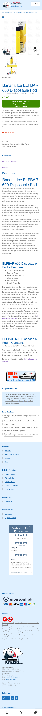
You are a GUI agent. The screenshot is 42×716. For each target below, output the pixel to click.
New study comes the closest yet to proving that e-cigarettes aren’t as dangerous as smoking (21, 435)
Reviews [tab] (5, 167)
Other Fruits (25, 144)
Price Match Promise (12, 454)
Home (4, 12)
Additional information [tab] (9, 161)
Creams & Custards (11, 401)
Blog (6, 462)
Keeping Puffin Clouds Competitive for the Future (20, 421)
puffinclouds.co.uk (10, 679)
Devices (9, 12)
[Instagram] (12, 698)
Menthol (14, 146)
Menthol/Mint (16, 394)
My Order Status (10, 518)
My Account (9, 514)
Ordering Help (10, 474)
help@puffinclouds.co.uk (13, 677)
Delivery (8, 458)
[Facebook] (8, 698)
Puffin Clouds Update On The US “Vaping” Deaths (21, 427)
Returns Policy (10, 482)
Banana (8, 146)
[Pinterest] (16, 698)
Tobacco (8, 394)
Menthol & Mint (15, 144)
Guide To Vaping (9, 424)
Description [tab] (6, 156)
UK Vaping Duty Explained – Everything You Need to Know (21, 417)
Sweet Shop (15, 399)
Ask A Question (29, 94)
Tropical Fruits (15, 396)
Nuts (25, 401)
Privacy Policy (10, 478)
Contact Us (9, 501)
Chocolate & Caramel (27, 399)
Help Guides (9, 489)
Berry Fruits (25, 394)
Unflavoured (15, 403)
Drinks (21, 401)
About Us (8, 451)
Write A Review (19, 94)
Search (21, 712)
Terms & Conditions (11, 485)
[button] (3, 17)
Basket (32, 711)
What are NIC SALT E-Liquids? (14, 431)
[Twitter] (4, 698)
